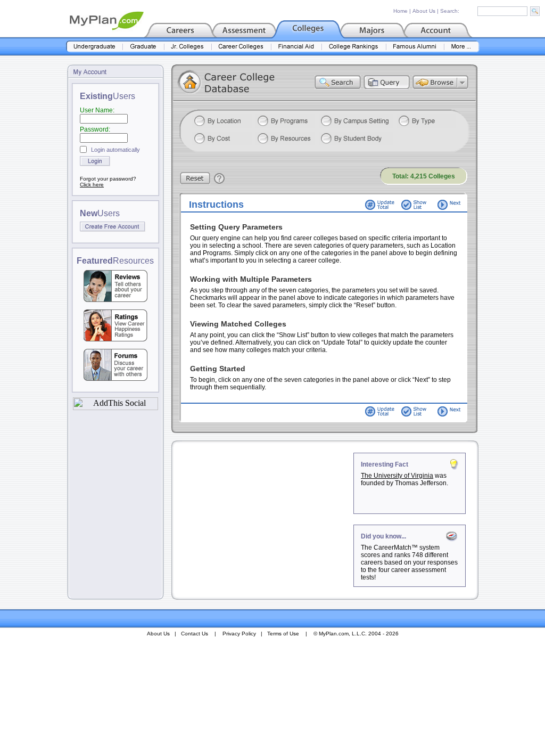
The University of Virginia (397, 475)
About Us (423, 11)
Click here (92, 184)
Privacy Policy (239, 633)
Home (400, 11)
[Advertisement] (263, 519)
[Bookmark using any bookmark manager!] (115, 407)
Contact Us (194, 633)
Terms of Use (283, 633)
